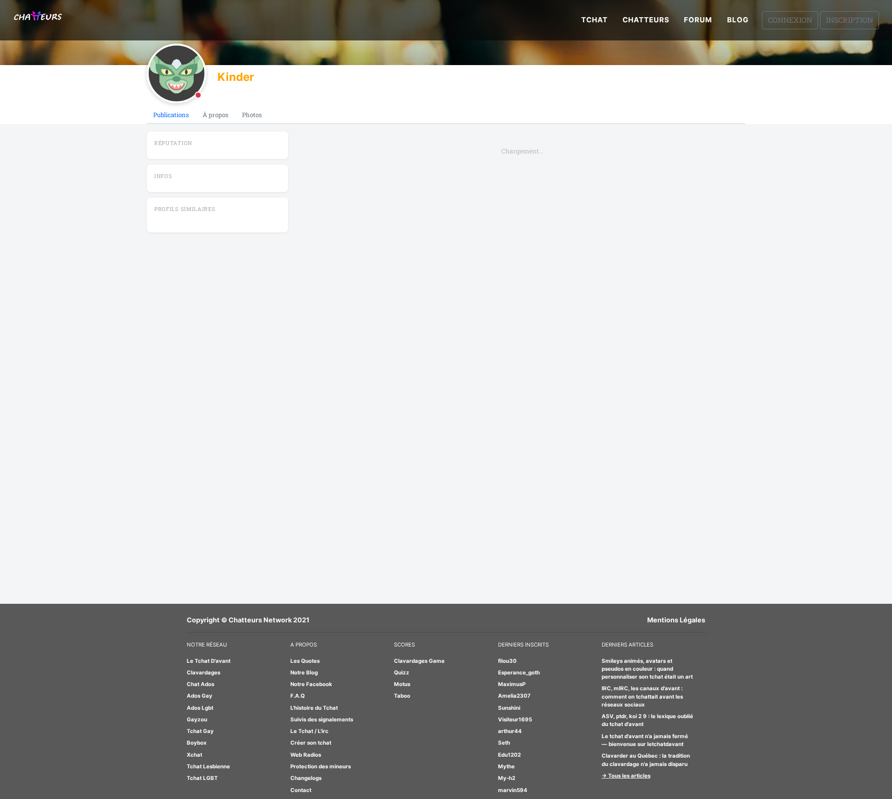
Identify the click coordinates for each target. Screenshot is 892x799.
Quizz (401, 672)
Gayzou (197, 719)
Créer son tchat (310, 743)
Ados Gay (199, 696)
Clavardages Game (419, 661)
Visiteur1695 (515, 719)
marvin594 (512, 790)
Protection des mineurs (320, 766)
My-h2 (506, 778)
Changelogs (305, 778)
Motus (402, 684)
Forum (698, 19)
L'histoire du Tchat (314, 708)
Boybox (197, 743)
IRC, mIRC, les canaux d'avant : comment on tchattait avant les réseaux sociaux (642, 696)
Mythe (506, 766)
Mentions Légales (676, 620)
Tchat (594, 19)
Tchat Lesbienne (208, 766)
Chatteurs (646, 19)
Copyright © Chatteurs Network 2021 (248, 620)
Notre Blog (304, 672)
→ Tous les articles (626, 776)
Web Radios (305, 755)
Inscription (849, 20)
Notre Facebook (311, 684)
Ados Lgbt (200, 708)
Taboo (402, 696)
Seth (504, 743)
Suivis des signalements (321, 719)
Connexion (790, 20)
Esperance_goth (519, 672)
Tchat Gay (200, 731)
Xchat (194, 755)
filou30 (507, 661)
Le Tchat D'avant (208, 661)
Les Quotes (305, 661)
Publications (171, 115)
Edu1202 (509, 755)
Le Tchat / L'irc (309, 731)
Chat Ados (200, 684)
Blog (738, 19)
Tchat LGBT (202, 778)
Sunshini (509, 708)
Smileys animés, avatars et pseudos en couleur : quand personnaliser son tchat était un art (647, 669)
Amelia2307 (514, 696)
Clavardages (203, 672)
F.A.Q (297, 696)
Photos (252, 115)
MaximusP (511, 684)
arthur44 (510, 731)
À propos (216, 115)
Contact (300, 790)
